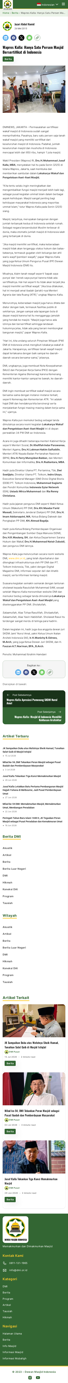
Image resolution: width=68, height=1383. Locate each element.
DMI (5, 1286)
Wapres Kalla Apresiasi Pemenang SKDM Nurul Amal (32, 701)
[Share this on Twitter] (21, 38)
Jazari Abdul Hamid (24, 24)
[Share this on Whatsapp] (29, 38)
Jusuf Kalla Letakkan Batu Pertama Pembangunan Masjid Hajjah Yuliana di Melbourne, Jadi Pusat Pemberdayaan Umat (33, 790)
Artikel (7, 1304)
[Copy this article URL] (37, 38)
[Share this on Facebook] (14, 38)
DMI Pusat (14, 1051)
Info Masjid (9, 1346)
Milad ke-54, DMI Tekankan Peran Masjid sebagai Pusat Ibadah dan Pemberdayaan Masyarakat (32, 764)
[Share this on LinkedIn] (6, 38)
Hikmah (7, 1317)
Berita (8, 59)
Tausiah (7, 1311)
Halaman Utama (12, 1333)
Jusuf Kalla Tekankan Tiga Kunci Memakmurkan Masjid (32, 776)
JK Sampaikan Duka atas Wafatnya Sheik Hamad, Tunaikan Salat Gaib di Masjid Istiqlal (33, 750)
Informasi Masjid (13, 1352)
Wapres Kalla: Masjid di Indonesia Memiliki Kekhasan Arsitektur (38, 718)
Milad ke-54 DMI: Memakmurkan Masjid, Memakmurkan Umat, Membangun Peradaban (32, 806)
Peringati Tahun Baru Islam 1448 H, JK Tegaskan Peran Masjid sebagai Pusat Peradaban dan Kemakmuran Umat (32, 820)
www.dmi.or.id (17, 558)
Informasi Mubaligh (14, 1358)
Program (8, 1298)
